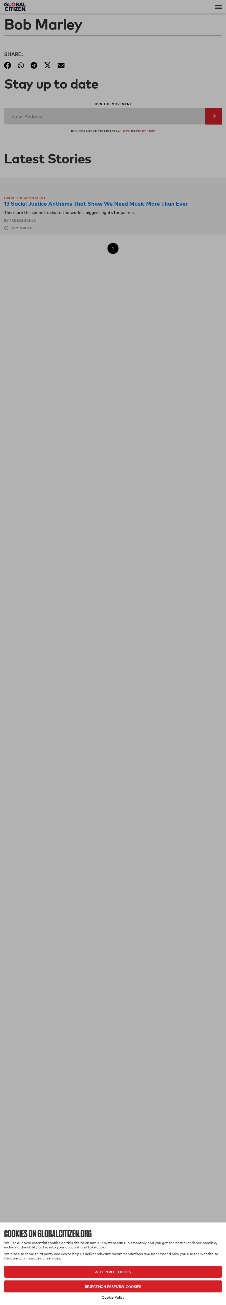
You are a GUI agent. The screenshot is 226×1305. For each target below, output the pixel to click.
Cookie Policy (113, 1297)
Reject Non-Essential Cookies (113, 1286)
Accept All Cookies (113, 1271)
